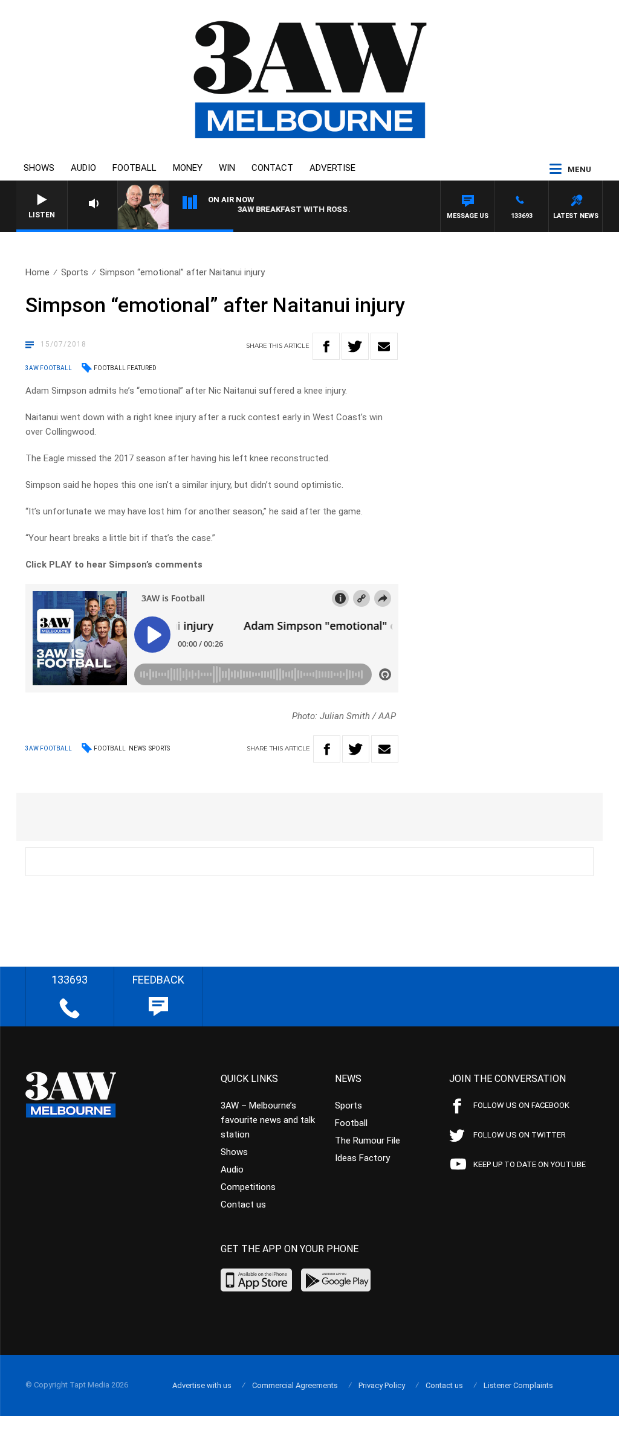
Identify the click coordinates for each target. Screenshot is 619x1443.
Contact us (243, 1204)
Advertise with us (202, 1385)
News (137, 748)
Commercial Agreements (295, 1385)
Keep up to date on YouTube (529, 1164)
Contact (272, 167)
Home (37, 272)
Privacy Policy (381, 1385)
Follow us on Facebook (521, 1105)
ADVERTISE (332, 167)
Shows (39, 167)
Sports (74, 272)
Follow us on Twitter (519, 1134)
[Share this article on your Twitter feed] (355, 346)
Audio (83, 167)
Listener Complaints (518, 1385)
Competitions (248, 1187)
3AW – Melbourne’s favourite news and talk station (268, 1120)
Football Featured (125, 368)
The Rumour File (367, 1140)
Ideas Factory (362, 1158)
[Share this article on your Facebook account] (326, 346)
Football (134, 167)
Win (227, 167)
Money (188, 167)
